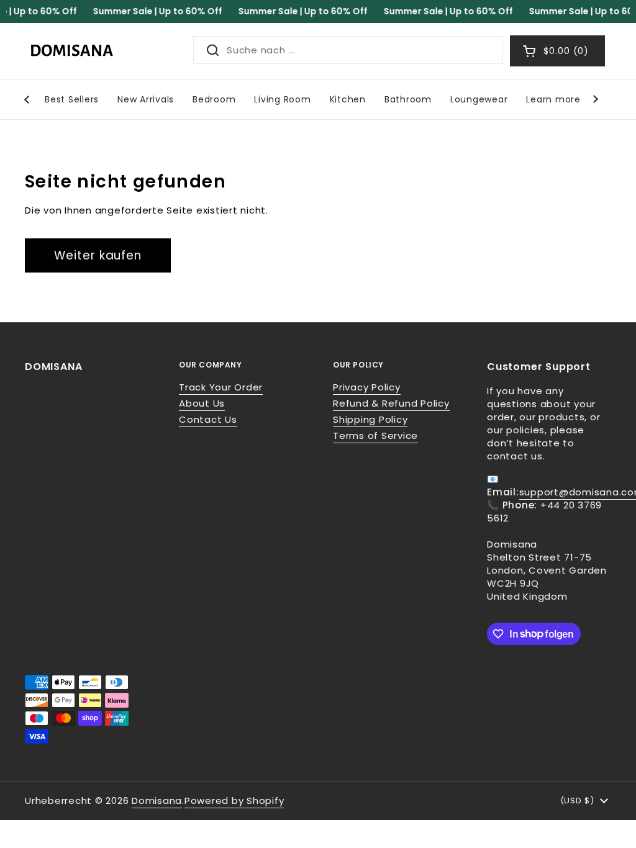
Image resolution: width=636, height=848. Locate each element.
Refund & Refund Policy (391, 403)
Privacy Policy (367, 387)
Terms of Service (375, 435)
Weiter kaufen (98, 255)
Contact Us (208, 419)
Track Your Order (221, 387)
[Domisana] (71, 50)
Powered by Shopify (234, 800)
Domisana (157, 800)
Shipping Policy (370, 419)
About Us (202, 403)
